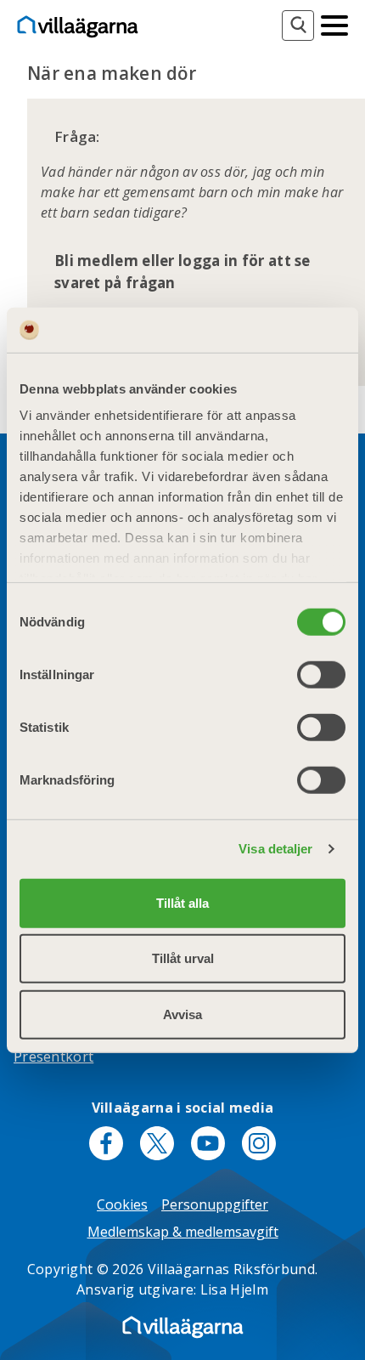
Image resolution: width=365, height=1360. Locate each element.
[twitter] (157, 1143)
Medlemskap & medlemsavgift (182, 1231)
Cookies (122, 1204)
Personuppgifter (214, 1204)
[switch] (321, 674)
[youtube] (208, 1143)
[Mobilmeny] (334, 24)
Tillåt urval (183, 958)
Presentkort (53, 1056)
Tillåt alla (182, 902)
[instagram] (259, 1143)
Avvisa (182, 1013)
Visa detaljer (275, 849)
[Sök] (298, 25)
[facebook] (106, 1143)
